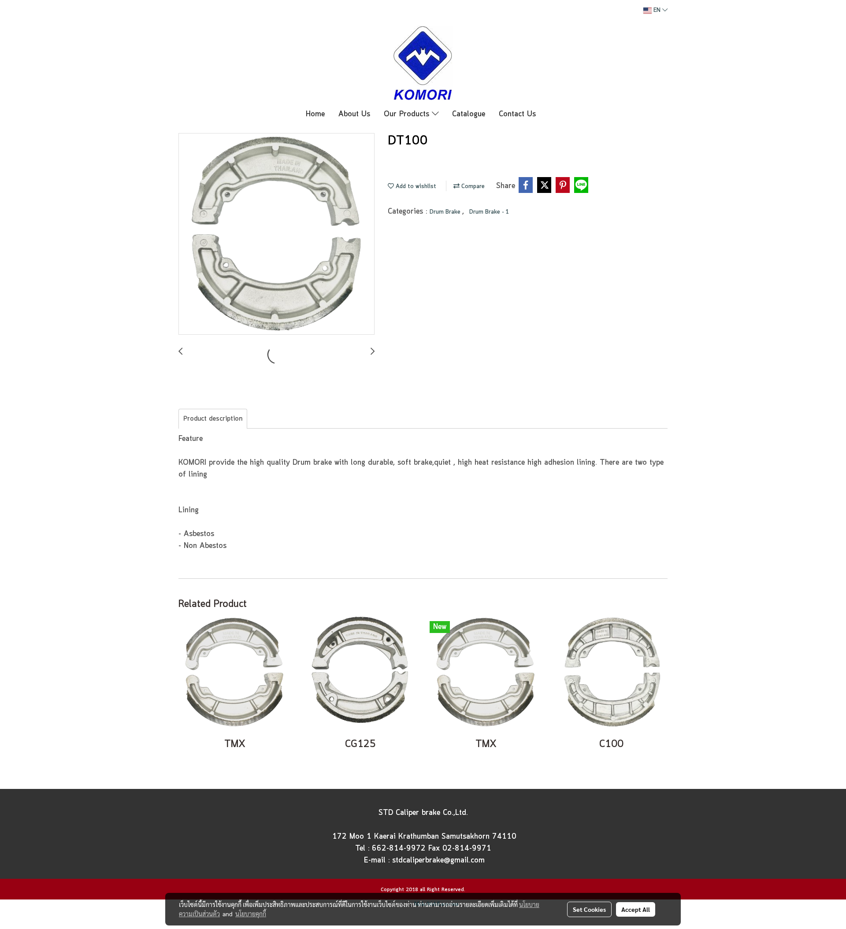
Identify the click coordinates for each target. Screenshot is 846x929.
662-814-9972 (399, 848)
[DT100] (276, 234)
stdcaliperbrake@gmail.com (438, 860)
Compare (472, 186)
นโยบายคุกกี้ (250, 914)
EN (657, 10)
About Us (354, 114)
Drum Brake (446, 212)
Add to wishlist (415, 186)
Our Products (408, 114)
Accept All (635, 909)
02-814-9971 (466, 848)
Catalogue (468, 114)
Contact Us (517, 114)
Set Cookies (589, 909)
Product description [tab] (212, 419)
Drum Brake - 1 (489, 212)
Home (315, 114)
